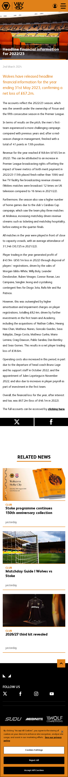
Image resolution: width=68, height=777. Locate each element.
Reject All (34, 760)
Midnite (34, 719)
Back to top (61, 663)
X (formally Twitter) (17, 422)
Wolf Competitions (54, 719)
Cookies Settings (34, 750)
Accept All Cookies (34, 770)
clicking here (56, 409)
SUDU (13, 719)
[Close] (62, 732)
